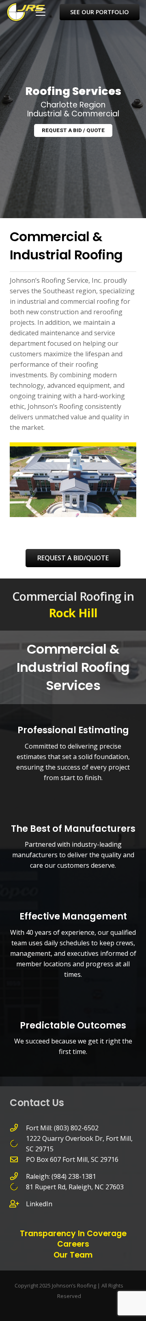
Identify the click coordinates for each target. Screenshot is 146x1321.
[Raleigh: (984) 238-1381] (18, 1176)
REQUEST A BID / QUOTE (73, 130)
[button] (40, 12)
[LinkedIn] (18, 1203)
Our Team (73, 1254)
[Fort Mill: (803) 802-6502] (18, 1128)
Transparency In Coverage (73, 1233)
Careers (73, 1244)
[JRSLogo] (25, 12)
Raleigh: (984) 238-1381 (61, 1176)
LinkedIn (39, 1203)
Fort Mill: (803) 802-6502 (62, 1127)
